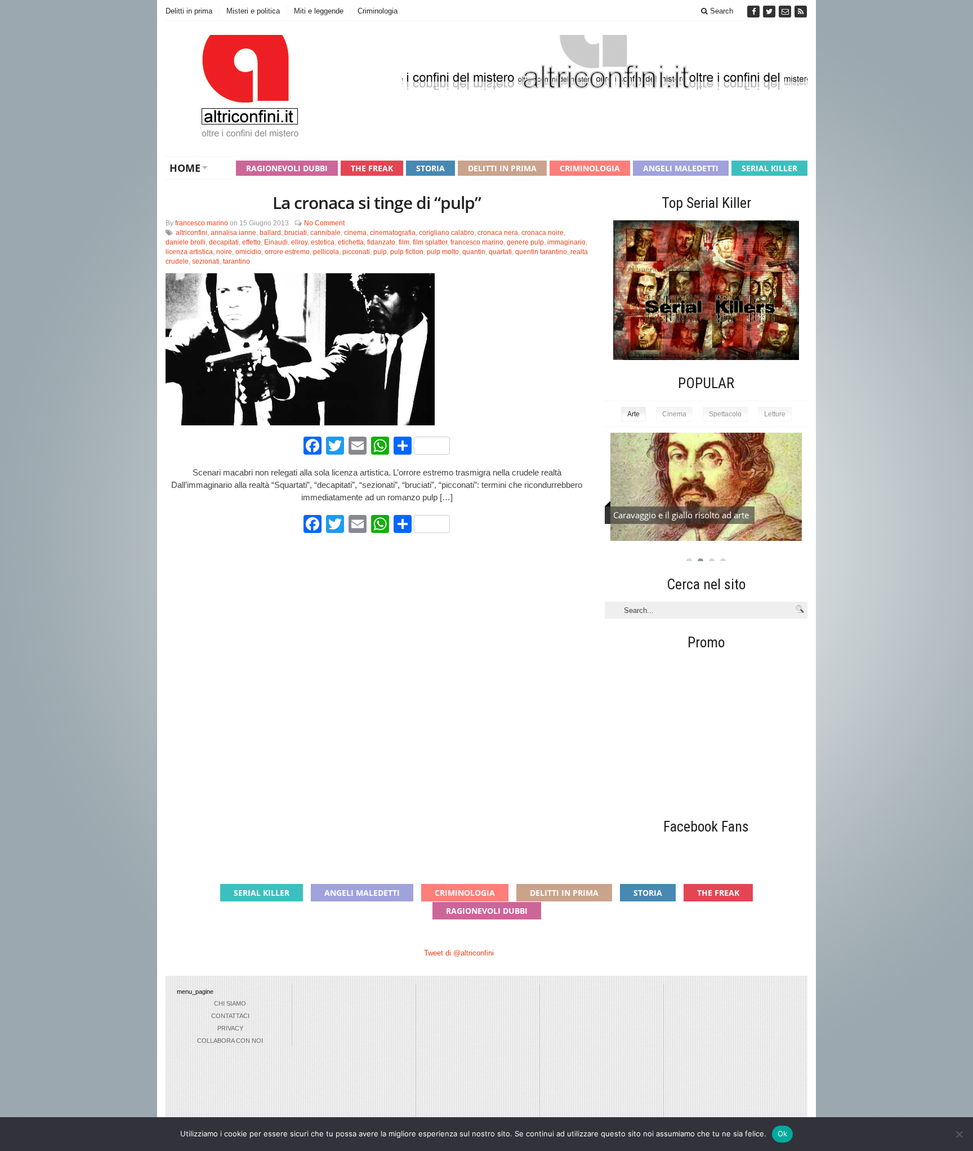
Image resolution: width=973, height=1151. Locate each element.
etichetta (351, 242)
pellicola (326, 252)
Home (184, 168)
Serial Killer (769, 168)
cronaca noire (542, 233)
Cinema (674, 414)
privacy (230, 1028)
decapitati (224, 242)
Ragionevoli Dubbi (287, 168)
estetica (322, 242)
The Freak (372, 168)
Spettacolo (725, 414)
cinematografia (393, 233)
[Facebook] (754, 11)
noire (224, 252)
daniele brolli (186, 242)
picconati (356, 252)
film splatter (430, 242)
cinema (355, 233)
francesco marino (201, 223)
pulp (380, 252)
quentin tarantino (541, 252)
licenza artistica (189, 252)
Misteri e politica (253, 11)
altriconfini (191, 233)
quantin (473, 252)
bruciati (295, 233)
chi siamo (230, 1003)
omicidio (248, 252)
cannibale (325, 233)
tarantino (236, 261)
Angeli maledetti (680, 168)
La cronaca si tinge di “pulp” (377, 202)
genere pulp (525, 242)
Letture (774, 414)
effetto (251, 242)
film (404, 242)
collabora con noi (230, 1040)
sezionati (206, 261)
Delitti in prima (189, 11)
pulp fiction (406, 252)
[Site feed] (800, 11)
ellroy (299, 242)
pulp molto (443, 252)
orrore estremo (287, 252)
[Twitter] (770, 11)
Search (720, 11)
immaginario (566, 242)
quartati (500, 252)
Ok (783, 1133)
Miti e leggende (318, 11)
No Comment (324, 223)
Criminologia (378, 11)
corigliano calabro (446, 233)
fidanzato (381, 242)
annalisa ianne (233, 233)
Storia (430, 168)
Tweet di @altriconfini (459, 953)
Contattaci (230, 1015)
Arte (633, 414)
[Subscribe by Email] (786, 11)
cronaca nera (497, 233)
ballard (270, 233)
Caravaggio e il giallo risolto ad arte (681, 515)
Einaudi (276, 242)
